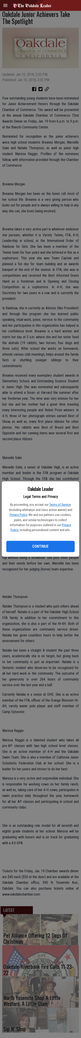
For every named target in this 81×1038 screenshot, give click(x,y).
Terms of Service (60, 504)
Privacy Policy (18, 515)
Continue (40, 546)
